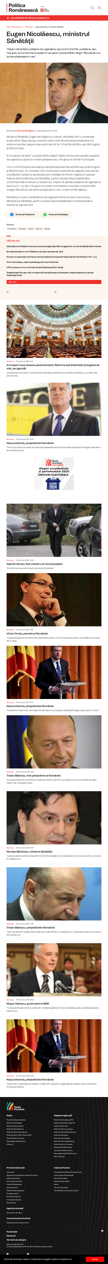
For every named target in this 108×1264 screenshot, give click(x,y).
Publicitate (12, 1232)
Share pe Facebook (25, 214)
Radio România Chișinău (15, 1138)
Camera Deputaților (61, 1187)
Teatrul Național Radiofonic (16, 1141)
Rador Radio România (14, 1213)
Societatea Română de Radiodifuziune (68, 1172)
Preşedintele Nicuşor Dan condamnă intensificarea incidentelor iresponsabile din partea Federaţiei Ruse (54, 274)
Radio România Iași (61, 1135)
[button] (73, 1259)
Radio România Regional (15, 1190)
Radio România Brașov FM (63, 1120)
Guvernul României (61, 1178)
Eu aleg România (13, 1193)
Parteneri (11, 1236)
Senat (56, 1184)
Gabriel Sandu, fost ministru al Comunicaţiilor (54, 537)
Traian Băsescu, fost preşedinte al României (54, 750)
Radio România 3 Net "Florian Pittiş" (19, 1135)
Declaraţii (29, 27)
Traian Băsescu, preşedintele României (54, 900)
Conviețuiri (10, 1172)
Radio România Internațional (17, 1132)
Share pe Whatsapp (58, 214)
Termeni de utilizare (16, 1240)
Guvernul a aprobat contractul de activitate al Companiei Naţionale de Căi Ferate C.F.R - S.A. (54, 257)
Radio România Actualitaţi (16, 1120)
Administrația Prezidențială (63, 1175)
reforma (39, 229)
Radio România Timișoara (63, 1144)
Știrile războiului (12, 1187)
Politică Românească (14, 1184)
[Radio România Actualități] (28, 7)
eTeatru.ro (10, 1144)
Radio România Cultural (15, 1126)
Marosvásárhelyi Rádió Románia (65, 1153)
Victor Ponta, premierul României (54, 607)
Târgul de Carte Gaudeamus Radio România (22, 1175)
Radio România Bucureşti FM (64, 1123)
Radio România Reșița (62, 1138)
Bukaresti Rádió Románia (63, 1147)
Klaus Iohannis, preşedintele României (54, 417)
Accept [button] (95, 1259)
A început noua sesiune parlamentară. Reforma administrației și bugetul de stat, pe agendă (54, 341)
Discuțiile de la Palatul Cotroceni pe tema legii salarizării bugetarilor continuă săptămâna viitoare (54, 246)
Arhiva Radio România (15, 1181)
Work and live (11, 1203)
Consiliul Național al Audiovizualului (66, 1190)
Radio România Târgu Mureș (64, 1141)
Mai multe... (13, 282)
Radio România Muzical (15, 1129)
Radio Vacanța (59, 1156)
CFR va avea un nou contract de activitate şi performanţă (54, 267)
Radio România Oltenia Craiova (65, 1132)
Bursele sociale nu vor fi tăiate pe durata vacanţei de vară (54, 251)
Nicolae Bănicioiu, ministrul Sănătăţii (54, 824)
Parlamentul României (62, 1181)
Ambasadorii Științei (14, 1200)
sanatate (22, 229)
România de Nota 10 (14, 1196)
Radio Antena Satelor (14, 1123)
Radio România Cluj (61, 1126)
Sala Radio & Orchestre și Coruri (18, 1223)
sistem (31, 229)
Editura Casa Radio (13, 1178)
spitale (47, 229)
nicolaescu (12, 229)
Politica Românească (14, 27)
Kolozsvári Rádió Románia (63, 1150)
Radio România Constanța (63, 1129)
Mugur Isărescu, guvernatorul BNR (54, 976)
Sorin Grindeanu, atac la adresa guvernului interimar (54, 262)
